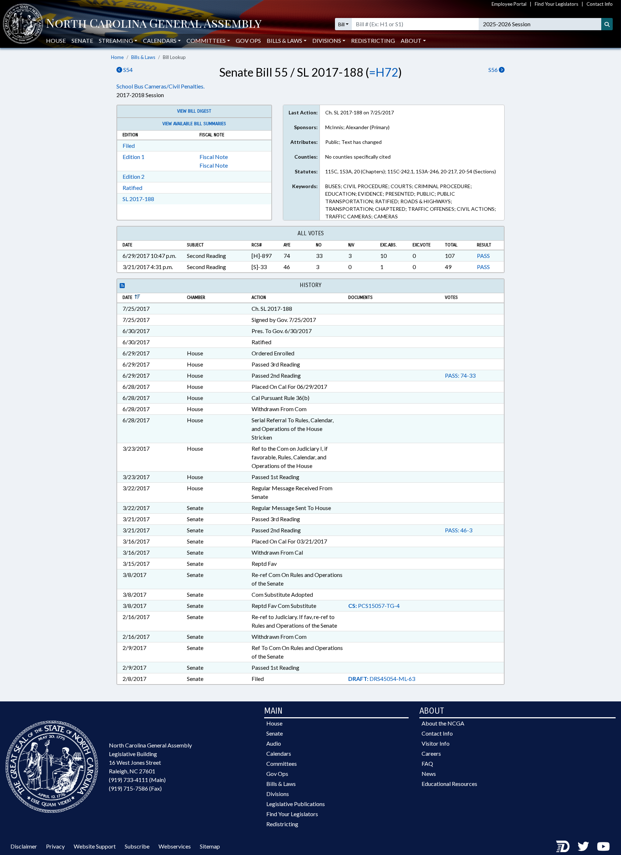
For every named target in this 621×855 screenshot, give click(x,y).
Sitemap (210, 846)
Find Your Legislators (556, 4)
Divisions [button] (326, 40)
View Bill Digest (194, 111)
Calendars (278, 753)
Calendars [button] (159, 40)
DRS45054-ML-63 (381, 678)
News (429, 773)
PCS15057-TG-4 (374, 605)
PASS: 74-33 (460, 375)
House (56, 40)
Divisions (277, 793)
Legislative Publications (295, 803)
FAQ (427, 763)
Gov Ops (248, 40)
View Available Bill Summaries (194, 124)
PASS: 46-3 (458, 530)
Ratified (132, 187)
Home (117, 57)
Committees (281, 763)
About (411, 40)
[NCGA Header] (154, 24)
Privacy (55, 846)
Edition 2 (133, 176)
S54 (127, 69)
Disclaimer (23, 846)
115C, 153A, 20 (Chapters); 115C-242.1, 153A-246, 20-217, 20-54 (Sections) (410, 171)
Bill (341, 24)
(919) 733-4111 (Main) (137, 779)
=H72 (383, 72)
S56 (493, 69)
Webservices (174, 846)
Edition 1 (133, 156)
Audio (273, 743)
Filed (129, 145)
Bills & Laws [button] (284, 40)
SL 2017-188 (138, 198)
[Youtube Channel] (603, 846)
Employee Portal (509, 4)
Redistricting (373, 40)
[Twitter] (583, 846)
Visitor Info (436, 743)
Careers (431, 753)
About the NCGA (443, 723)
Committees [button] (206, 40)
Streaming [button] (116, 40)
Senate (82, 40)
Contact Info (599, 4)
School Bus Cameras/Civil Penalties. (160, 86)
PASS (483, 255)
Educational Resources (449, 783)
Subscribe (137, 846)
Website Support (95, 846)
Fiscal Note (213, 156)
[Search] (607, 24)
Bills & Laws (143, 57)
